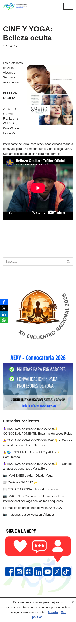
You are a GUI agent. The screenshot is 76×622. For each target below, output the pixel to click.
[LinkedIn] (4, 314)
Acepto (53, 612)
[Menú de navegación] (68, 6)
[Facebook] (4, 302)
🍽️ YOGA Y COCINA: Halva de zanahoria (31, 489)
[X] (4, 308)
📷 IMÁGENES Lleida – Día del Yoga (27, 475)
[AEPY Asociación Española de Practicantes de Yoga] (15, 6)
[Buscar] (68, 261)
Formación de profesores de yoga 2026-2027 (32, 507)
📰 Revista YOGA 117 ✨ (20, 482)
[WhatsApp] (4, 320)
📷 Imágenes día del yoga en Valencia (28, 514)
